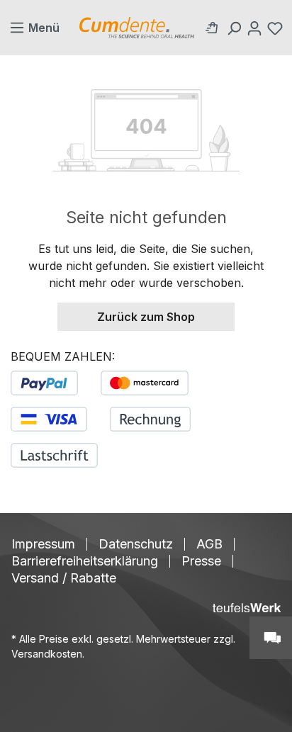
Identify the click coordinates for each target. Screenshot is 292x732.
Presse (201, 561)
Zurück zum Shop (146, 317)
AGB (209, 544)
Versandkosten (46, 654)
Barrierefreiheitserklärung (84, 561)
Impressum (43, 544)
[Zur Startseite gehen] (136, 27)
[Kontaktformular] (270, 637)
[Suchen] (235, 27)
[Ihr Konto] (256, 27)
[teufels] (247, 607)
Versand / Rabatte (63, 578)
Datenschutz (136, 544)
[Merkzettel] (276, 27)
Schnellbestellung (215, 27)
